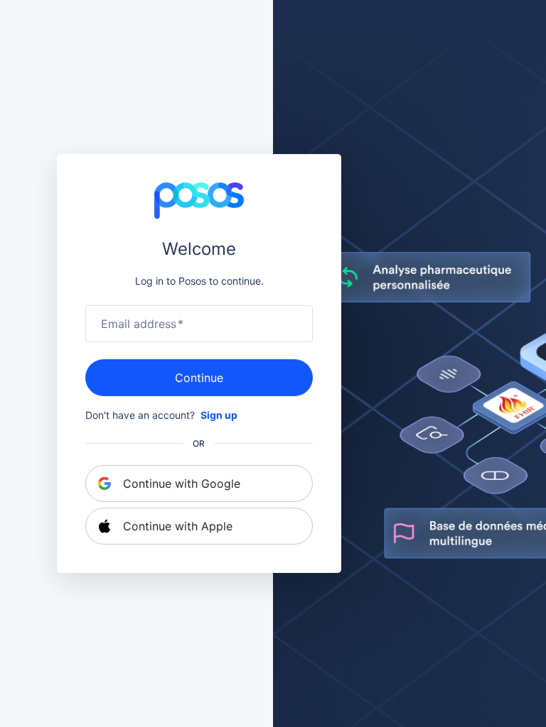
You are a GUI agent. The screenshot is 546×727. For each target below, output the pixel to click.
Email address (142, 323)
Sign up (218, 415)
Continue (199, 378)
